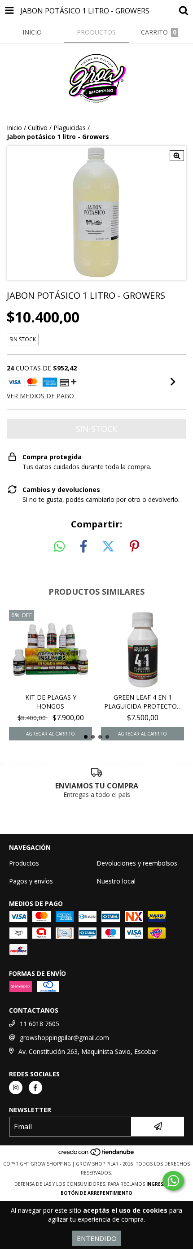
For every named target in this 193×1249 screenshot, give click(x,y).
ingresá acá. (162, 1184)
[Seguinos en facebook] (35, 1087)
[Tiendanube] (96, 1155)
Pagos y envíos (31, 881)
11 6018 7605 (39, 1023)
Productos (24, 863)
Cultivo (38, 127)
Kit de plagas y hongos (50, 701)
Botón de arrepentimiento (96, 1193)
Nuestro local (116, 881)
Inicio (14, 127)
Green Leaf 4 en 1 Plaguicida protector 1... (142, 702)
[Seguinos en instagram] (15, 1087)
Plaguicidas (69, 127)
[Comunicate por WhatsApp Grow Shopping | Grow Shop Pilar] (173, 1181)
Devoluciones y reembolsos (136, 863)
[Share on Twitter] (108, 547)
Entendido (97, 1238)
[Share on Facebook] (83, 547)
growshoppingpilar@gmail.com (64, 1037)
